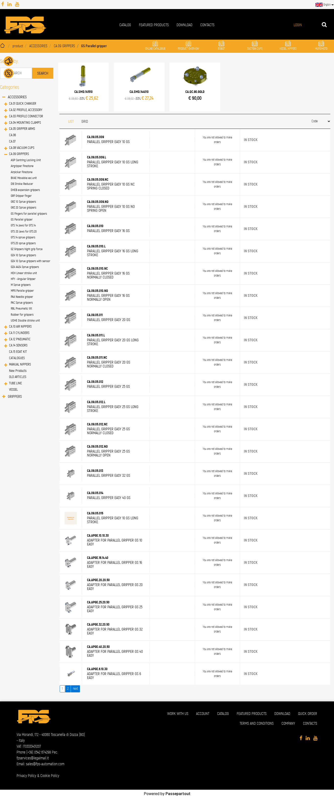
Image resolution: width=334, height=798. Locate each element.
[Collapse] (4, 97)
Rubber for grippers (22, 314)
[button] (42, 73)
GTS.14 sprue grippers (23, 237)
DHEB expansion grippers (25, 190)
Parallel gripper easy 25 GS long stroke (112, 409)
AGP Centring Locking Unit (26, 160)
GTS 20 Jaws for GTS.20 (24, 231)
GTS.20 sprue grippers (23, 243)
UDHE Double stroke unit (25, 320)
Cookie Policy (49, 776)
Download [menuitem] (184, 25)
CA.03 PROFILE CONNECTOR (26, 116)
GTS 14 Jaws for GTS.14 (23, 225)
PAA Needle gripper (22, 297)
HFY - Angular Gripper (23, 279)
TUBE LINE (15, 383)
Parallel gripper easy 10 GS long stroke (112, 164)
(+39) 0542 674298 (38, 752)
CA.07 (12, 141)
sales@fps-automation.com (45, 764)
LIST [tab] (71, 121)
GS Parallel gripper (94, 46)
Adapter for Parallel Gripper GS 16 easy (114, 564)
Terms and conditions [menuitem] (257, 723)
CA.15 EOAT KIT (18, 352)
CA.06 (12, 135)
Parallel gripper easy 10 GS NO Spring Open (111, 208)
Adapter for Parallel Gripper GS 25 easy (114, 609)
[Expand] (6, 104)
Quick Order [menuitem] (307, 714)
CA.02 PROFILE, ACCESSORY (25, 110)
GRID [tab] (84, 121)
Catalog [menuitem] (125, 25)
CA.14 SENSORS (18, 345)
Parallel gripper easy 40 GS (108, 498)
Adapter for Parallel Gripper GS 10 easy (114, 542)
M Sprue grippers (21, 285)
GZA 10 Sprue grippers (23, 255)
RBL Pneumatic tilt (21, 308)
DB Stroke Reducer (22, 184)
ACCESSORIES (38, 46)
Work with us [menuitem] (177, 714)
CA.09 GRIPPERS (64, 46)
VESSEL (13, 389)
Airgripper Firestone (22, 166)
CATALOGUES (17, 358)
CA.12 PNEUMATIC (20, 339)
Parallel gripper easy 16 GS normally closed (108, 275)
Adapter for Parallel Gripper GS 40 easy (115, 653)
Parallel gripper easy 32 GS (108, 475)
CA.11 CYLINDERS (19, 333)
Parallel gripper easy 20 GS (108, 320)
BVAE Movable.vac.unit (24, 178)
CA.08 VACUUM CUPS (21, 148)
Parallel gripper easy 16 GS (108, 231)
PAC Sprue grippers (22, 302)
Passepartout (178, 793)
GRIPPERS (15, 397)
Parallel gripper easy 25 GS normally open (108, 453)
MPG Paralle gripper (22, 290)
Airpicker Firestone (22, 172)
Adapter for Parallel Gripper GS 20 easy (115, 587)
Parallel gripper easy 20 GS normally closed (108, 364)
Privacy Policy (26, 776)
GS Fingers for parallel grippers (29, 213)
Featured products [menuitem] (154, 25)
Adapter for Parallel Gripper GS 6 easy (114, 676)
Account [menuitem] (202, 714)
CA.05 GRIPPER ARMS (22, 129)
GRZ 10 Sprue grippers (23, 201)
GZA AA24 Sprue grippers (25, 267)
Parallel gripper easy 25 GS (108, 386)
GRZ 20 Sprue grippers (23, 207)
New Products (18, 371)
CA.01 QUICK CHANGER (22, 103)
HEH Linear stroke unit (24, 273)
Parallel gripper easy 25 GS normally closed (108, 431)
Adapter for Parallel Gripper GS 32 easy (115, 631)
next (75, 688)
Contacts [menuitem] (207, 25)
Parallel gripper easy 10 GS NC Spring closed (111, 186)
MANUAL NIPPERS (20, 364)
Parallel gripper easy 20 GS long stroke (113, 342)
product (17, 46)
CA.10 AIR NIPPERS (20, 326)
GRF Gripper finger (21, 196)
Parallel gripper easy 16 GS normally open (108, 297)
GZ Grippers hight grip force (27, 249)
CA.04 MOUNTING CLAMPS (25, 122)
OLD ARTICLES (17, 377)
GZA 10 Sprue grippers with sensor (30, 261)
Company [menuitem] (288, 723)
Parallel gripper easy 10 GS (108, 142)
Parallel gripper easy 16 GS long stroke (112, 253)
